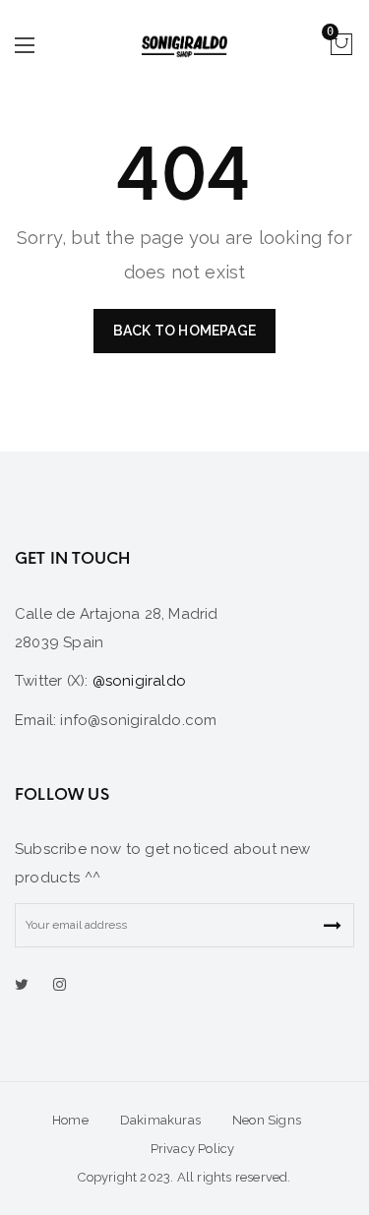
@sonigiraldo (139, 681)
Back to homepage (184, 330)
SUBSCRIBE (332, 925)
